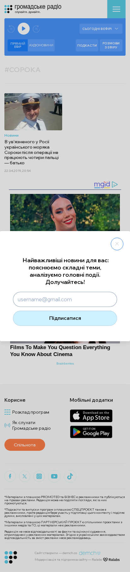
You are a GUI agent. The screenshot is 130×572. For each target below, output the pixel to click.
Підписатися (65, 318)
